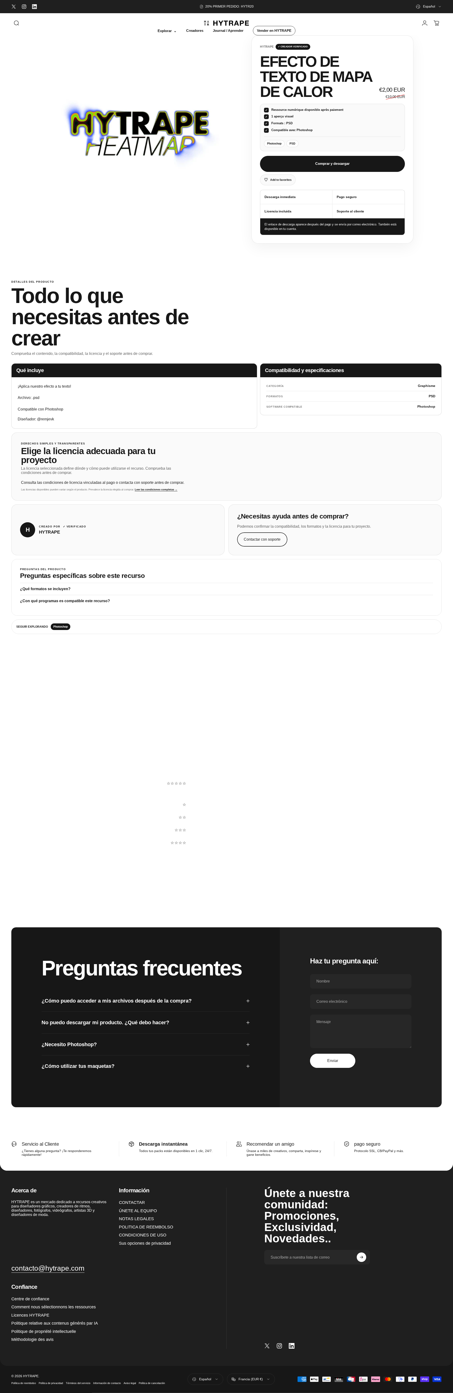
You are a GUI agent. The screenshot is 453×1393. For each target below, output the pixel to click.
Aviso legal (130, 1383)
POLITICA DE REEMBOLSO (146, 1226)
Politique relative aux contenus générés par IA (54, 1323)
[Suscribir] (361, 1257)
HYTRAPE (267, 46)
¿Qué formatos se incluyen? (45, 589)
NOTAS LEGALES (136, 1218)
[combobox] (429, 6)
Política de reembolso (23, 1383)
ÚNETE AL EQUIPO (138, 1210)
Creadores (194, 31)
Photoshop (60, 626)
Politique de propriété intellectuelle (43, 1331)
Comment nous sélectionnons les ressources (53, 1307)
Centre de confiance (30, 1298)
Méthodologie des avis (32, 1339)
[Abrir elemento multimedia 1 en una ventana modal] (138, 134)
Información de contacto (107, 1383)
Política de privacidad (51, 1383)
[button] (300, 792)
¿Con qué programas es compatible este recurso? (65, 601)
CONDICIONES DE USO (142, 1235)
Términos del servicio (78, 1383)
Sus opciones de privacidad (145, 1243)
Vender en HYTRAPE (274, 31)
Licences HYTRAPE (30, 1315)
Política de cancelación (152, 1383)
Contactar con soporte (262, 539)
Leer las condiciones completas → (156, 489)
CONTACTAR (132, 1202)
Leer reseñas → (31, 824)
